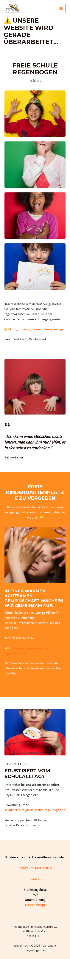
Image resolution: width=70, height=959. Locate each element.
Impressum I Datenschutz (35, 868)
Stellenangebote (35, 890)
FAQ (35, 895)
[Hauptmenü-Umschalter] (61, 8)
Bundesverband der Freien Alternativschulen (35, 857)
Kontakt (35, 879)
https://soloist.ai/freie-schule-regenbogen (36, 329)
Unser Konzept (35, 905)
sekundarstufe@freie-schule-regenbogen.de (34, 810)
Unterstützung (35, 900)
